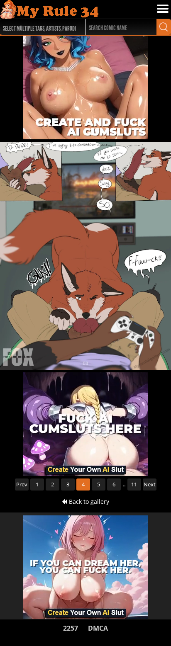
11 (134, 484)
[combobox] (38, 27)
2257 (70, 628)
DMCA (98, 628)
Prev (21, 484)
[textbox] (40, 27)
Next (150, 484)
